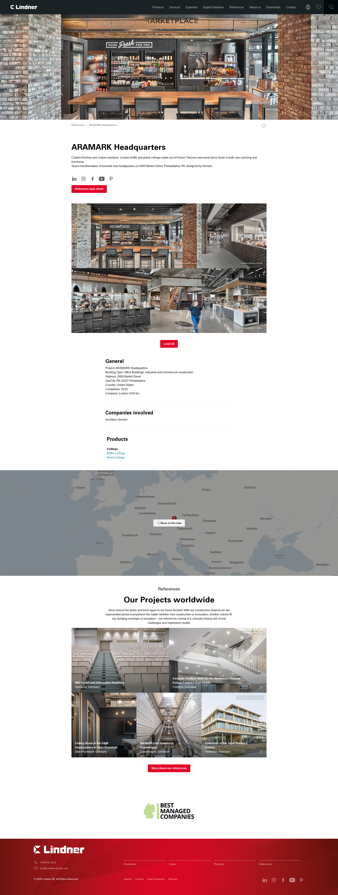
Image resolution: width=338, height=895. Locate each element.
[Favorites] (318, 7)
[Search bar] (331, 7)
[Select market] (308, 7)
